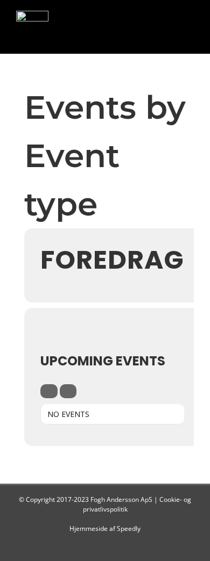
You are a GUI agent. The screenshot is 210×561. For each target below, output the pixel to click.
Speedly (129, 528)
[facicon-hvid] (32, 15)
